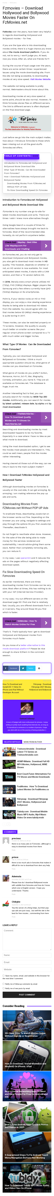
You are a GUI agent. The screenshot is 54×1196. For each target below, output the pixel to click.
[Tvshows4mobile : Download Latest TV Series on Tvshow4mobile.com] (9, 751)
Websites (13, 3)
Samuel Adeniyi (27, 718)
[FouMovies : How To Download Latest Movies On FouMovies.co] (9, 789)
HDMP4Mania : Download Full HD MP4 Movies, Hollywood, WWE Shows (33, 764)
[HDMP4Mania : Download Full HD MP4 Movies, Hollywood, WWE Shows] (9, 764)
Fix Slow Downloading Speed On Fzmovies (27, 190)
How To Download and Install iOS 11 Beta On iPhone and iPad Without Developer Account (13, 688)
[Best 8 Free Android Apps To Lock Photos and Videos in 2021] (27, 1117)
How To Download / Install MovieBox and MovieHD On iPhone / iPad (25, 1065)
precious (16, 838)
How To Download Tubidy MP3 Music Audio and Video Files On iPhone (27, 1186)
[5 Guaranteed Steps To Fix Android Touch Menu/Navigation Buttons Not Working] (27, 1147)
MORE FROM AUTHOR (33, 742)
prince (15, 857)
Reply (13, 850)
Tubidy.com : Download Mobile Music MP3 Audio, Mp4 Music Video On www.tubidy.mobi (32, 814)
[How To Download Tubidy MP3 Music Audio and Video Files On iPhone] (27, 1178)
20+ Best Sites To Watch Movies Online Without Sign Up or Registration (25, 1034)
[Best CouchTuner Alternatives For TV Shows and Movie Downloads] (9, 776)
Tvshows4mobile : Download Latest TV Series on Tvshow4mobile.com (31, 751)
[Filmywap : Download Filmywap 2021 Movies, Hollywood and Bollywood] (9, 802)
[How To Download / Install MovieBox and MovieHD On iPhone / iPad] (27, 1056)
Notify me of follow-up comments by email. (21, 984)
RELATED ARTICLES (12, 742)
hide (35, 156)
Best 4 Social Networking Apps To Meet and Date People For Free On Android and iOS (26, 1094)
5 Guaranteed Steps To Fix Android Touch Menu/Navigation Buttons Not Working (26, 1156)
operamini (25, 558)
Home (5, 3)
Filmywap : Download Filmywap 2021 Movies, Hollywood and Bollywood (40, 687)
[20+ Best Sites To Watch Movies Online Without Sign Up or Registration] (27, 1025)
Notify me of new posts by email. (17, 988)
